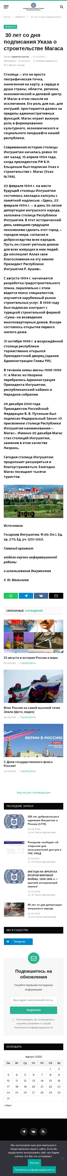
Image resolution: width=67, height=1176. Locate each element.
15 (50, 1080)
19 (25, 1086)
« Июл (7, 1105)
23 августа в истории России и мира (31, 657)
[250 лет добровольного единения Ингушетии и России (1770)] (14, 821)
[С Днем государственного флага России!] (33, 740)
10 (8, 1080)
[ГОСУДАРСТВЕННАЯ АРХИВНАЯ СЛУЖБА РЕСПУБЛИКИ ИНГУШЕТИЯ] (33, 7)
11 (17, 1080)
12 (25, 1080)
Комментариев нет (47, 61)
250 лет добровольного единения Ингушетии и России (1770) (43, 820)
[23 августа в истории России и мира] (33, 636)
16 (59, 1080)
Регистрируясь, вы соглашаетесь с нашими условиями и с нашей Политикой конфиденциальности (34, 1023)
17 (8, 1086)
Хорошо (34, 1162)
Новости (10, 27)
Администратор (20, 56)
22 (50, 1086)
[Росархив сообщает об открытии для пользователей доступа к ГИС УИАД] (14, 847)
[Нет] (62, 1158)
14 (42, 1080)
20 (33, 1086)
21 (42, 1086)
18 (16, 1086)
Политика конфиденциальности (34, 1169)
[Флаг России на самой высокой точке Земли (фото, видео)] (33, 686)
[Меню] (6, 7)
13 (33, 1080)
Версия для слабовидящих (33, 792)
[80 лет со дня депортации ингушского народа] (14, 910)
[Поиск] (61, 7)
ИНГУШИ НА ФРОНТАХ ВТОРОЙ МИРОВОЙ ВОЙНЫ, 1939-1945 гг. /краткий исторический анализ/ (43, 879)
